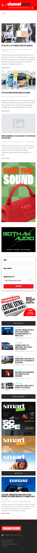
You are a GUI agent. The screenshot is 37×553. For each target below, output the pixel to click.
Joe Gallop (28, 378)
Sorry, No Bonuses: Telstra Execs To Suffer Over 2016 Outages (18, 137)
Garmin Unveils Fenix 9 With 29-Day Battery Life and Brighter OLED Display (25, 361)
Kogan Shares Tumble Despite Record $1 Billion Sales (24, 387)
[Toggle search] (6, 5)
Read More (5, 513)
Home (3, 13)
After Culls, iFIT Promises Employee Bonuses (17, 46)
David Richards (29, 338)
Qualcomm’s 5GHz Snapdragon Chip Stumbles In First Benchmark (24, 374)
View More (5, 403)
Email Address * (8, 268)
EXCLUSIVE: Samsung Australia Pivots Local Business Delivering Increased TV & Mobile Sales (24, 333)
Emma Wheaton (29, 351)
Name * (5, 260)
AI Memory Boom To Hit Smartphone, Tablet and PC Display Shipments (23, 347)
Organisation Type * (9, 277)
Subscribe (19, 286)
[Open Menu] (2, 5)
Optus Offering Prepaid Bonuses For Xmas (15, 93)
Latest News (18, 327)
